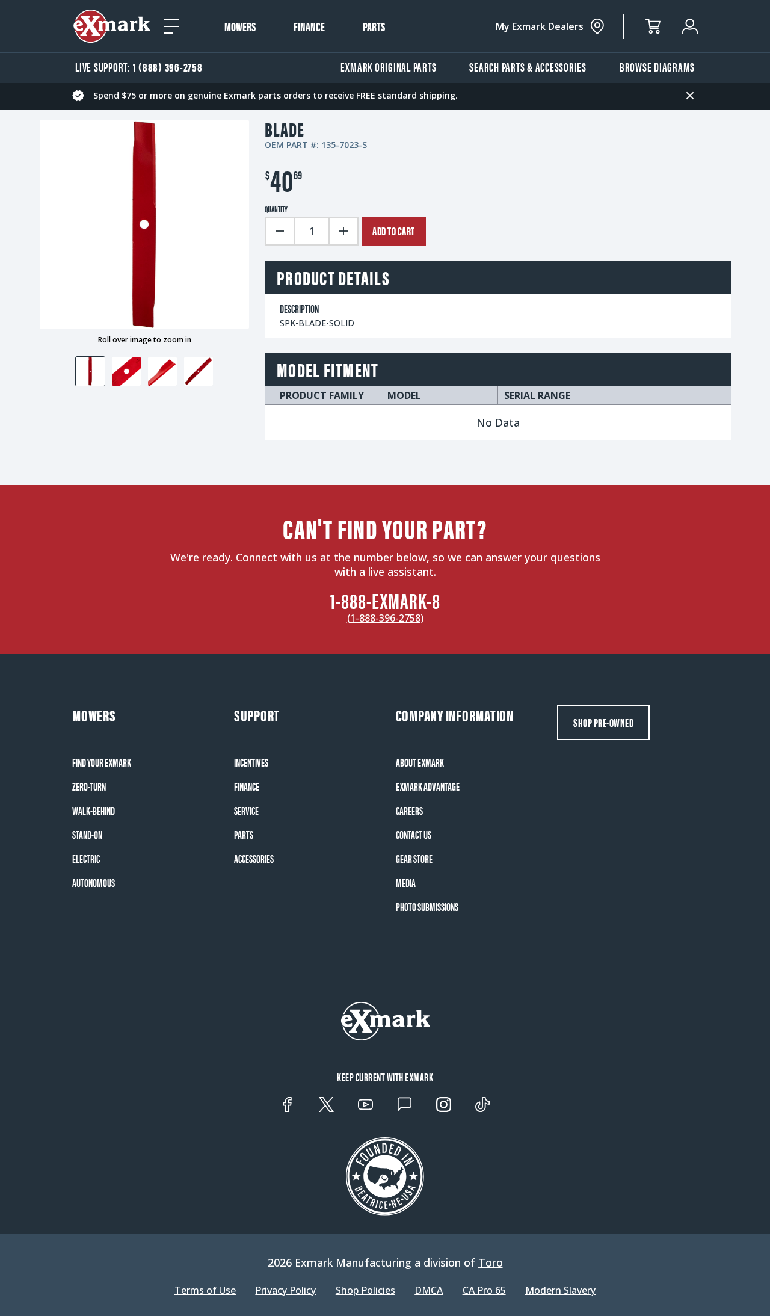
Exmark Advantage (428, 786)
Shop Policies (365, 1290)
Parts (374, 26)
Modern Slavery (560, 1290)
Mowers (240, 26)
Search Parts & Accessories (528, 66)
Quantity (276, 209)
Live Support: (139, 66)
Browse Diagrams (657, 66)
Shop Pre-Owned (603, 722)
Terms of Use (205, 1290)
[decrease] (279, 231)
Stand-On (87, 835)
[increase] (344, 231)
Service (246, 811)
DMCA (428, 1290)
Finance (309, 26)
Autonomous (93, 883)
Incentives (251, 762)
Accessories (254, 859)
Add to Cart (393, 230)
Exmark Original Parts (388, 66)
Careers (409, 811)
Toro (490, 1262)
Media (406, 883)
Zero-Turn (89, 786)
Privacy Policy (285, 1290)
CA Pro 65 (484, 1290)
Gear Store (414, 859)
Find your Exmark (101, 762)
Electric (86, 859)
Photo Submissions (427, 907)
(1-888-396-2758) (385, 618)
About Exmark (420, 762)
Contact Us (413, 835)
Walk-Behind (93, 811)
